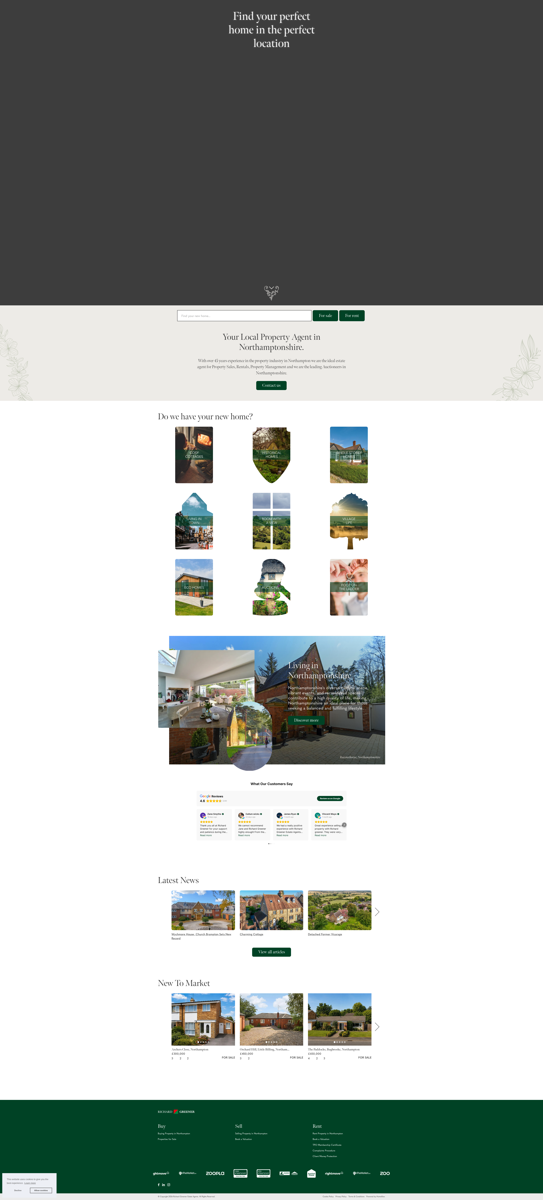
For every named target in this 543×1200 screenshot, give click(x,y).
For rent (352, 315)
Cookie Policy (328, 1197)
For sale (325, 315)
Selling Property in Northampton (251, 1134)
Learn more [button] (30, 1183)
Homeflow (381, 1197)
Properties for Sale (167, 1139)
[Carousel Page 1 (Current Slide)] (198, 1042)
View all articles (271, 952)
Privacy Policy (341, 1197)
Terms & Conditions (356, 1197)
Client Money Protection (325, 1156)
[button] (206, 915)
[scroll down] (271, 293)
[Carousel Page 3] (203, 1042)
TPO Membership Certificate (327, 1145)
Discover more (306, 720)
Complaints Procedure (324, 1151)
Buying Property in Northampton (174, 1134)
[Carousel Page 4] (206, 1042)
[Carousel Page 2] (201, 1042)
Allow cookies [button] (41, 1190)
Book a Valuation (243, 1139)
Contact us (271, 385)
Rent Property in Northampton (328, 1134)
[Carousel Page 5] (208, 1042)
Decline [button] (17, 1190)
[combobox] (244, 315)
